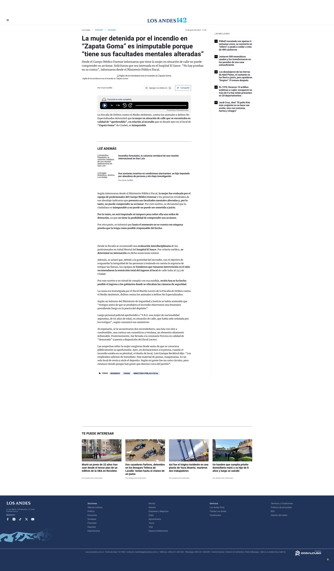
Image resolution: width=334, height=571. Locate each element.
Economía (92, 515)
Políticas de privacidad (281, 507)
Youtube (32, 519)
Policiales (99, 30)
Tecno (151, 523)
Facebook (7, 519)
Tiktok (20, 519)
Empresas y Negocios (158, 511)
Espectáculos (94, 531)
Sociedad (92, 519)
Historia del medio (279, 515)
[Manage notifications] (328, 559)
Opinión (152, 507)
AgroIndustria (155, 519)
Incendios (115, 373)
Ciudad (127, 373)
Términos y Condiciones (282, 503)
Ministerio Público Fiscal (146, 373)
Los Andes (86, 30)
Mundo (152, 503)
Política (91, 511)
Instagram (14, 519)
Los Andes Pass (217, 507)
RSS (273, 511)
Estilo (151, 515)
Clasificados (215, 515)
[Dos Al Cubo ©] (308, 555)
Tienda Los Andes (218, 511)
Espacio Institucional (158, 531)
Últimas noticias (95, 507)
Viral (151, 527)
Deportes (92, 527)
